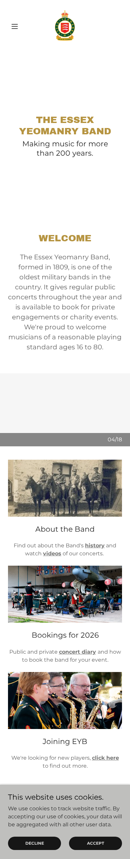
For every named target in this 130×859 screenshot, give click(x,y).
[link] (65, 26)
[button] (16, 26)
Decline (34, 843)
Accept (95, 843)
